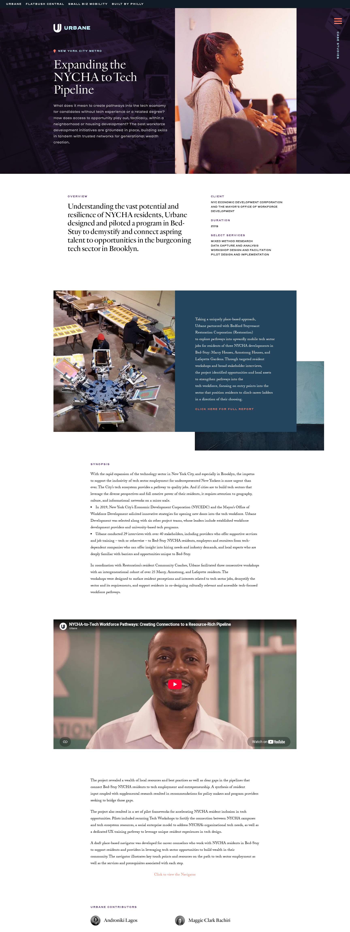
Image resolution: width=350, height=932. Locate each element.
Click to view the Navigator (175, 875)
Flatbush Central (45, 3)
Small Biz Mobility (88, 3)
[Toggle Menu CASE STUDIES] (338, 18)
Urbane (14, 3)
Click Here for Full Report (224, 409)
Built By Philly (128, 3)
